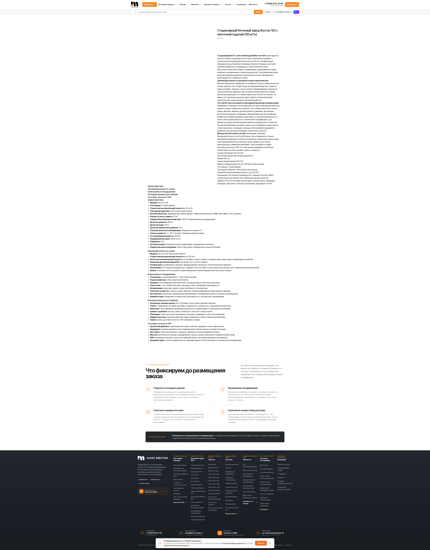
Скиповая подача (197, 485)
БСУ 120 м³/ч (195, 481)
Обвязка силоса (231, 483)
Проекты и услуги (283, 464)
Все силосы (212, 464)
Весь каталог (232, 514)
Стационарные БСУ (197, 465)
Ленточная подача (197, 488)
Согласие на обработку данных (274, 545)
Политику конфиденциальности (233, 543)
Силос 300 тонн (213, 481)
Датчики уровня (231, 497)
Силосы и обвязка (266, 494)
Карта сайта (288, 545)
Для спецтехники (249, 492)
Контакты (253, 4)
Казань (267, 12)
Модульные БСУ (196, 472)
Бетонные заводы (180, 465)
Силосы (228, 468)
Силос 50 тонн (213, 467)
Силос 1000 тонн (214, 487)
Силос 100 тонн (213, 474)
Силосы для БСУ (196, 502)
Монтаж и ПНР (180, 502)
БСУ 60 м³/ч (195, 475)
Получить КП (292, 4)
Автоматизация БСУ (198, 516)
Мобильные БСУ (196, 468)
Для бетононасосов (250, 470)
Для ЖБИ (177, 494)
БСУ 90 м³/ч (195, 478)
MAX (296, 12)
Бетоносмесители (232, 464)
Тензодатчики (231, 504)
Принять (260, 543)
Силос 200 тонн (213, 477)
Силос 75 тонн (213, 471)
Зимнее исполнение (198, 520)
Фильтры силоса (232, 487)
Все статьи (264, 465)
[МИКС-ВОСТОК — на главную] (135, 4)
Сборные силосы (214, 490)
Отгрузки (264, 509)
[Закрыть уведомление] (270, 543)
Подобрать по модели (250, 502)
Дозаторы (229, 500)
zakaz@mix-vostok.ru (284, 12)
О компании (241, 4)
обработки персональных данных (176, 545)
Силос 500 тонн (213, 484)
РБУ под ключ (178, 479)
